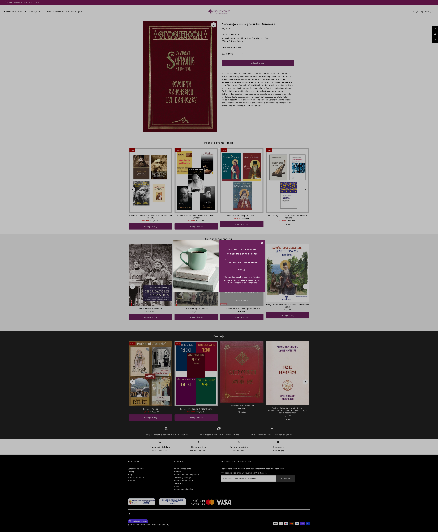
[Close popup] (262, 243)
